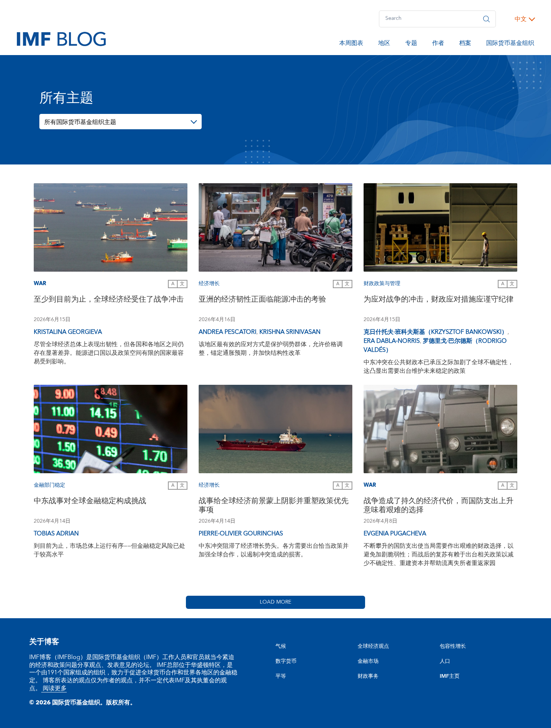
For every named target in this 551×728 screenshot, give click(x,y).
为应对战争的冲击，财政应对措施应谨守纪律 (439, 300)
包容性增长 (453, 646)
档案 (465, 44)
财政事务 (368, 676)
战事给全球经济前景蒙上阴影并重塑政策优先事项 (274, 506)
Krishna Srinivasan (289, 332)
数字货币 (286, 661)
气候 (281, 646)
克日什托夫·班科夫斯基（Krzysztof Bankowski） (436, 332)
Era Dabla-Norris (392, 341)
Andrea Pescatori (227, 332)
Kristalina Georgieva (68, 332)
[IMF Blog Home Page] (61, 38)
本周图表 (351, 44)
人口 (445, 661)
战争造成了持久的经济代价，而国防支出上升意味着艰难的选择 (439, 506)
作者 (438, 44)
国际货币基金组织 (510, 44)
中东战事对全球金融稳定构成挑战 (90, 501)
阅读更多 (54, 688)
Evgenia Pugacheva (395, 533)
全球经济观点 (373, 646)
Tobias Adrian (56, 533)
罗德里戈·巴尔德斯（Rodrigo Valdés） (435, 345)
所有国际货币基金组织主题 (80, 122)
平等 (281, 676)
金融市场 (368, 661)
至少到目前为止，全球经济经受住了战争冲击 (109, 300)
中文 (521, 19)
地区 (384, 44)
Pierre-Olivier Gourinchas (241, 533)
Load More (275, 602)
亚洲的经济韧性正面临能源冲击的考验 (262, 300)
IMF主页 (450, 676)
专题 (411, 44)
